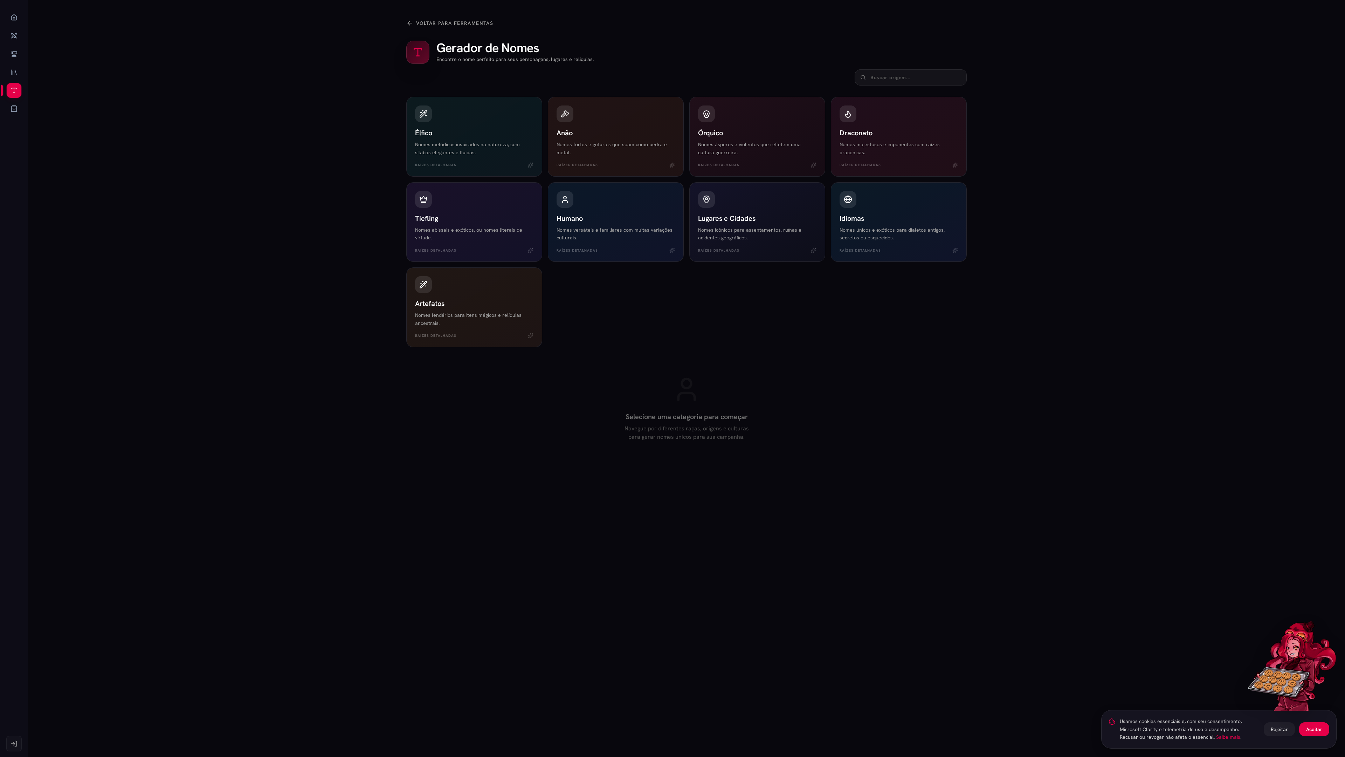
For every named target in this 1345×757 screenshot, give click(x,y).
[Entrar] (14, 743)
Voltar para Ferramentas (454, 23)
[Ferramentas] (14, 90)
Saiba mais (1228, 737)
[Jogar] (14, 35)
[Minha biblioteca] (14, 72)
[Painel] (14, 17)
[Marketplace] (14, 108)
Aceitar (1314, 729)
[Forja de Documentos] (14, 54)
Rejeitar (1279, 729)
